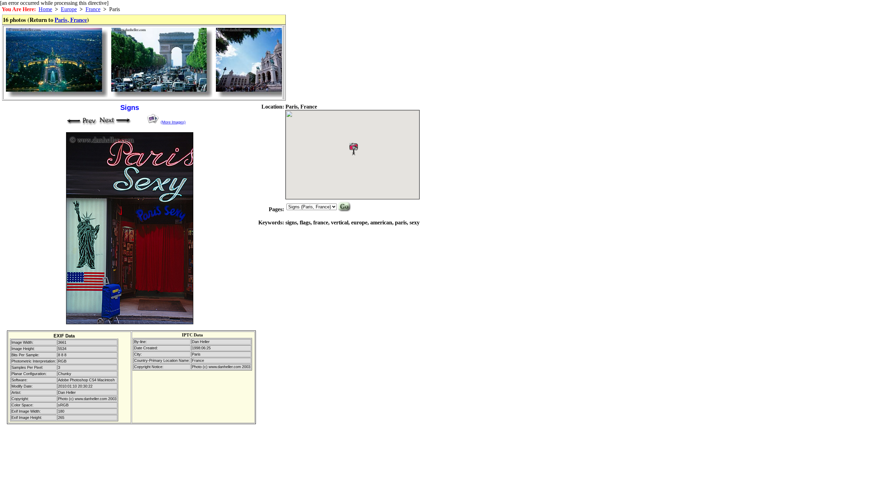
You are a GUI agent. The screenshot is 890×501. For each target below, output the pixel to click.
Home (45, 9)
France (93, 9)
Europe (69, 9)
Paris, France (71, 19)
